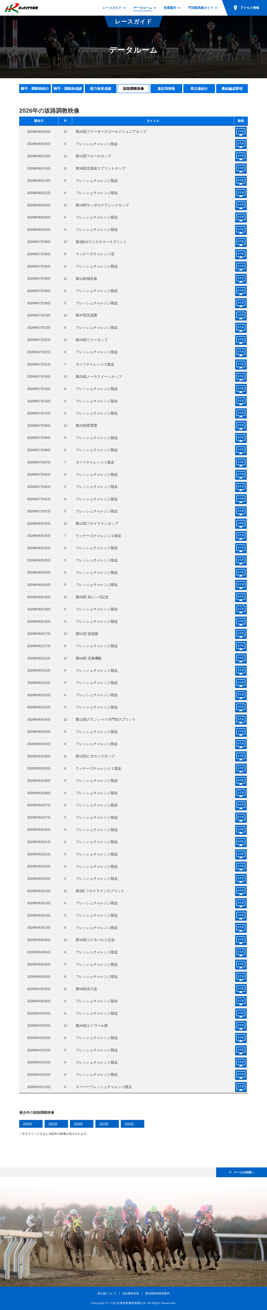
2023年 (103, 1123)
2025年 (53, 1123)
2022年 (129, 1123)
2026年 (27, 1123)
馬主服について (106, 1293)
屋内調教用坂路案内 (157, 1293)
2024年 (78, 1123)
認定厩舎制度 (131, 1293)
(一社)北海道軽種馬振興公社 (127, 1303)
